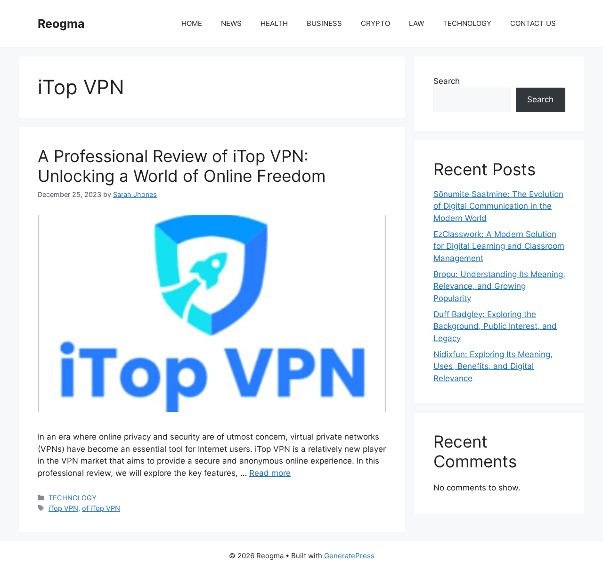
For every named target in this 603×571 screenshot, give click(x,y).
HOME (191, 23)
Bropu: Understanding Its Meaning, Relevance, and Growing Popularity (499, 286)
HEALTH (274, 23)
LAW (416, 23)
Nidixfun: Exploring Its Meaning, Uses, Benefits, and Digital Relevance (493, 366)
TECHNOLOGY (467, 23)
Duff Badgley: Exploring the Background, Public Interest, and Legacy (495, 326)
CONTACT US (533, 23)
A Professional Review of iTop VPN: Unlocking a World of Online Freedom (182, 166)
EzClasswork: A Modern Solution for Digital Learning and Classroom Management (498, 246)
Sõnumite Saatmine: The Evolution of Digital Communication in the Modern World (498, 206)
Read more (270, 473)
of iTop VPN (101, 508)
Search (446, 81)
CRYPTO (375, 23)
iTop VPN (63, 508)
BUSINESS (324, 23)
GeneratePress (349, 555)
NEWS (231, 23)
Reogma (61, 23)
